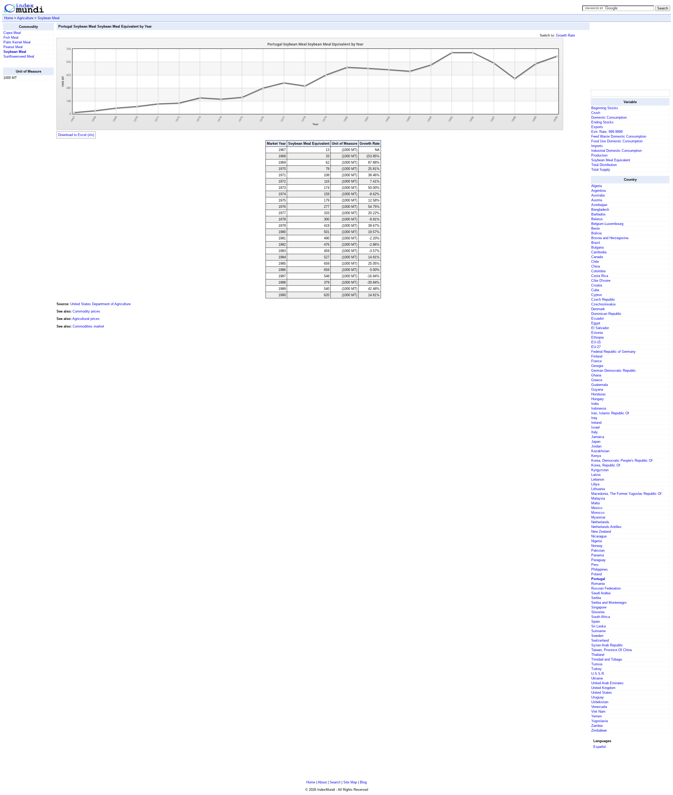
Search (335, 782)
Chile (595, 262)
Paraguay (598, 560)
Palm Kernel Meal (16, 42)
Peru (594, 565)
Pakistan (598, 550)
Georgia (597, 366)
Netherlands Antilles (606, 527)
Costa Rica (599, 276)
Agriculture (25, 18)
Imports (597, 146)
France (596, 361)
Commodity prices (86, 311)
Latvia (595, 475)
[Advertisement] (24, 163)
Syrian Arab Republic (607, 645)
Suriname (598, 631)
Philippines (599, 569)
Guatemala (599, 385)
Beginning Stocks (604, 108)
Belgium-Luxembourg (607, 224)
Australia (598, 195)
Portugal (598, 579)
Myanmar (598, 517)
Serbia (596, 598)
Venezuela (599, 707)
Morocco (597, 513)
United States (601, 693)
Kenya (596, 456)
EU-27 (596, 347)
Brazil (595, 243)
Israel (595, 427)
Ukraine (597, 678)
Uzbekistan (599, 702)
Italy (594, 432)
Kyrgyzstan (600, 470)
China (595, 266)
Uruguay (597, 697)
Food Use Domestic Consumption (617, 141)
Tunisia (596, 664)
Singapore (598, 607)
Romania (598, 584)
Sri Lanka (598, 626)
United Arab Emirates (607, 683)
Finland (596, 356)
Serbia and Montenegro (608, 603)
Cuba (595, 290)
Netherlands (600, 522)
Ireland (596, 423)
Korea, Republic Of (605, 465)
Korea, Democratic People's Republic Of (621, 460)
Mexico (596, 508)
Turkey (596, 669)
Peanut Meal (13, 47)
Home (8, 18)
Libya (595, 484)
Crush (595, 113)
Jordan (596, 446)
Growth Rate (565, 35)
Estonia (597, 333)
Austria (596, 200)
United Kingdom (603, 688)
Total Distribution (604, 165)
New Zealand (601, 532)
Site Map (350, 782)
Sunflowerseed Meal (18, 56)
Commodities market (88, 326)
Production (599, 155)
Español (599, 747)
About (322, 782)
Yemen (596, 716)
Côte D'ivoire (600, 281)
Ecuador (597, 318)
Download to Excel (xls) (76, 135)
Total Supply (600, 170)
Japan (595, 442)
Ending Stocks (602, 122)
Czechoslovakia (603, 304)
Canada (597, 257)
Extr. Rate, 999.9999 (607, 132)
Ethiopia (597, 337)
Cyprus (596, 295)
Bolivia (596, 233)
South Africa (600, 617)
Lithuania (598, 489)
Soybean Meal (48, 18)
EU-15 (596, 342)
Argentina (598, 191)
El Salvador (600, 328)
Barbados (598, 214)
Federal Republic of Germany (613, 352)
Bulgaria (597, 247)
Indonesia (598, 408)
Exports (597, 127)
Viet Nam (598, 711)
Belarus (597, 219)
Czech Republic (603, 299)
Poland (596, 574)
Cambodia (598, 252)
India (595, 404)
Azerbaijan (599, 205)
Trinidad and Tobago (606, 659)
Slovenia (597, 612)
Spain (595, 621)
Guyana (597, 389)
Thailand (597, 655)
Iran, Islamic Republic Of (610, 413)
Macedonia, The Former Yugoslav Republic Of (626, 494)
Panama (597, 555)
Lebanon (597, 479)
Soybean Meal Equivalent (610, 160)
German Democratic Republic (613, 371)
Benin (595, 228)
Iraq (594, 418)
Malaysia (598, 498)
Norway (597, 546)
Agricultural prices (86, 319)
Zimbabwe (599, 730)
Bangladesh (600, 210)
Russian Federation (606, 588)
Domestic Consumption (609, 117)
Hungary (597, 399)
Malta (595, 503)
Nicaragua (598, 536)
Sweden (597, 636)
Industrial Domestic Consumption (616, 151)
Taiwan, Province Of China (611, 650)
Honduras (598, 394)
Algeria (596, 186)
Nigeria (596, 541)
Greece (596, 380)
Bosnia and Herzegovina (609, 238)
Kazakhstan (600, 451)
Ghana (596, 375)
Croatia (596, 285)
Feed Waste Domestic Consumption (618, 136)
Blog (363, 782)
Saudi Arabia (600, 593)
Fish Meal (10, 37)
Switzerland (600, 640)
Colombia (598, 271)
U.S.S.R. (598, 674)
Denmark (598, 309)
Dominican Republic (606, 314)
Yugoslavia (599, 721)
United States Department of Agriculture (100, 304)
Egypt (595, 323)
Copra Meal (12, 33)
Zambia (597, 726)
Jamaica (597, 437)
